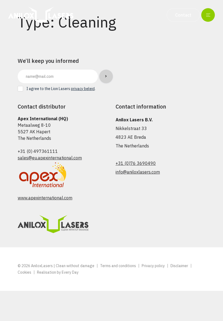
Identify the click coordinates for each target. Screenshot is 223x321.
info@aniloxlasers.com (138, 172)
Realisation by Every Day (58, 272)
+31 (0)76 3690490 (136, 163)
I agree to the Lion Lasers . (60, 88)
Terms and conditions (118, 265)
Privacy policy (153, 265)
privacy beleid (83, 88)
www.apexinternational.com (45, 197)
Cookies (24, 272)
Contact (183, 15)
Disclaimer (179, 265)
